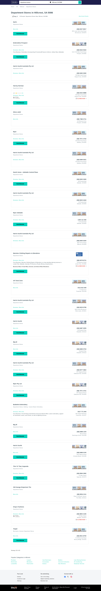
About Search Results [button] (83, 16)
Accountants (45, 561)
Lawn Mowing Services (80, 560)
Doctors (44, 563)
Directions (15, 50)
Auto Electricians (46, 560)
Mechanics (29, 561)
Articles (19, 576)
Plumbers (13, 560)
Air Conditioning (78, 561)
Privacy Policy (37, 588)
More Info (15, 29)
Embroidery (40, 407)
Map (15, 16)
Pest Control (30, 563)
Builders (60, 560)
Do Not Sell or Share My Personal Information (61, 588)
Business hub (44, 580)
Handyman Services (79, 563)
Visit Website (20, 33)
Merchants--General (18, 531)
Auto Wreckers (62, 563)
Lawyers (29, 560)
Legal (75, 587)
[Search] (79, 2)
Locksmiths (14, 563)
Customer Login (21, 578)
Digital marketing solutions (47, 578)
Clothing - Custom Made (30, 407)
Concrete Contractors (63, 561)
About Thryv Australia (27, 588)
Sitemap (19, 580)
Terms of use (46, 588)
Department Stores (18, 24)
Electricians (14, 561)
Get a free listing (45, 576)
